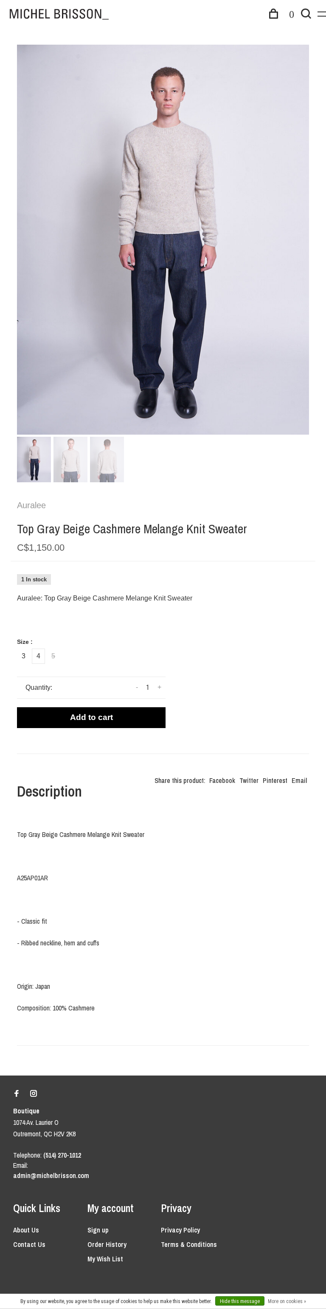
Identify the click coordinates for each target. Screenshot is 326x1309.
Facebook (222, 780)
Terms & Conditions (189, 1244)
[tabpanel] (163, 240)
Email (299, 780)
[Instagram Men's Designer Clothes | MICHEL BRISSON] (33, 1093)
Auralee (31, 505)
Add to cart (91, 717)
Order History (106, 1244)
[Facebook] (16, 1093)
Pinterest (275, 780)
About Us (26, 1230)
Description (49, 791)
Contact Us (29, 1244)
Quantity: (38, 687)
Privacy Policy (180, 1230)
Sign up (98, 1230)
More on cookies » (287, 1301)
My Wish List (105, 1258)
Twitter (249, 780)
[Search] (306, 15)
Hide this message (240, 1301)
